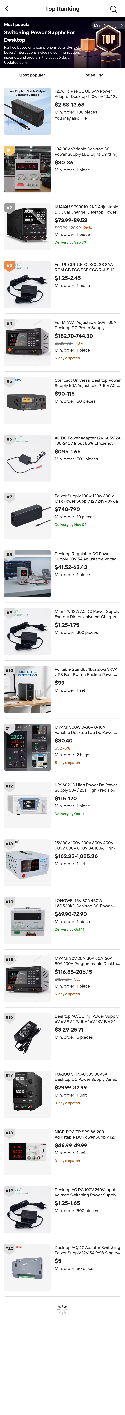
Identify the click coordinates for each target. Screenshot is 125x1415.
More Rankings (106, 25)
